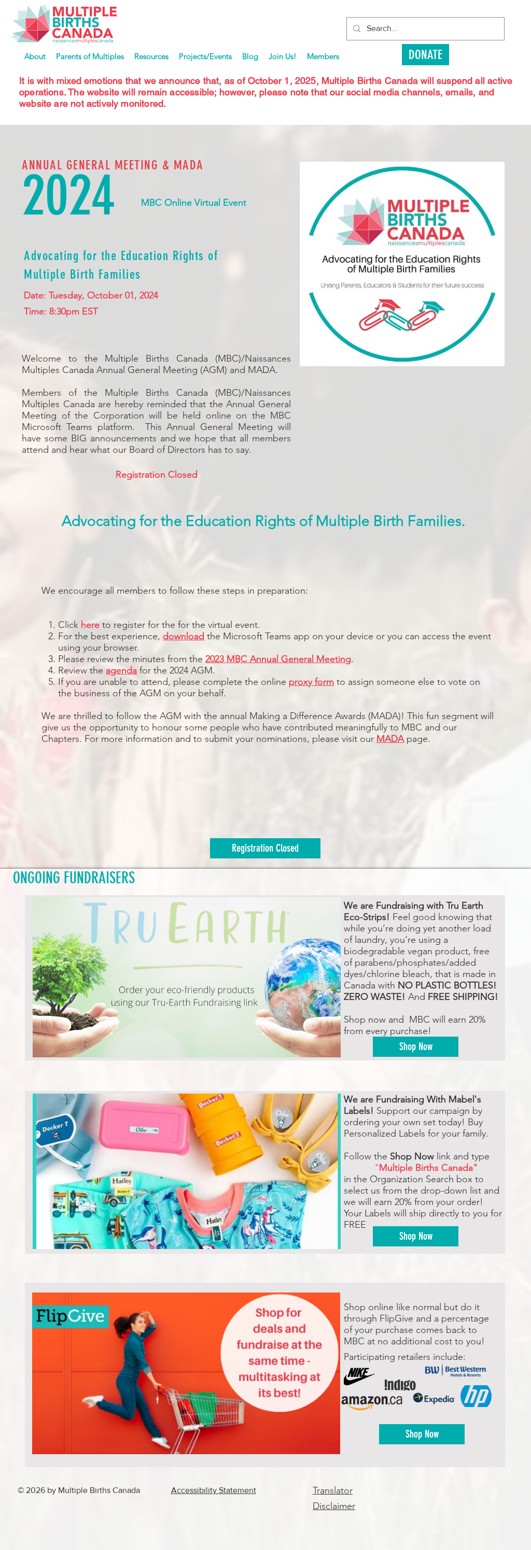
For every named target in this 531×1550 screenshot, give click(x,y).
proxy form (311, 681)
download (183, 636)
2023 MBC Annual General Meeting (278, 659)
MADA (390, 738)
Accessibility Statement (213, 1490)
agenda (121, 670)
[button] (205, 56)
